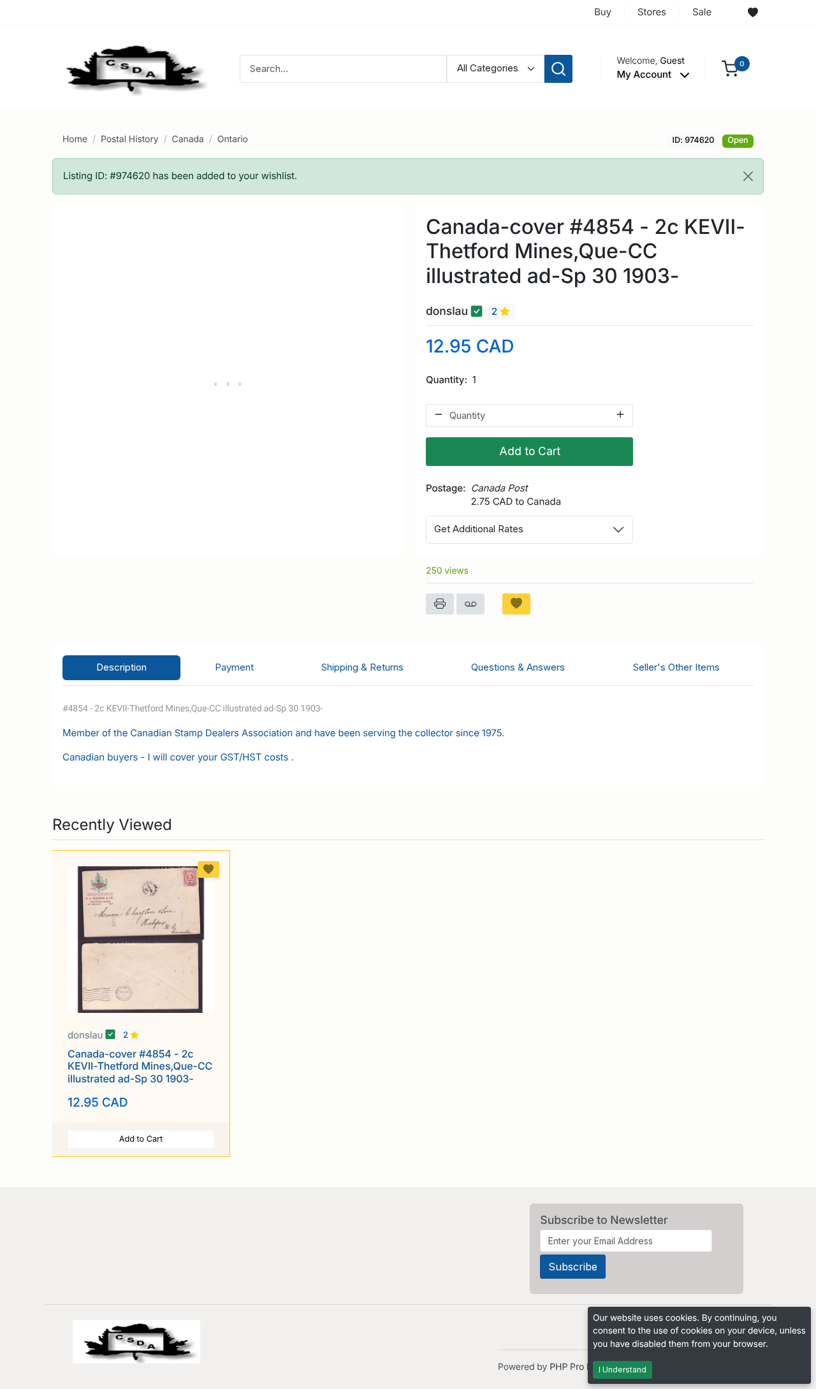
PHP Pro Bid (575, 1367)
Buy (602, 12)
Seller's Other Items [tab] (676, 667)
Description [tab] (121, 667)
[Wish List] (753, 12)
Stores (652, 12)
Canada (188, 139)
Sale (701, 12)
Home (74, 139)
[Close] (748, 176)
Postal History (130, 139)
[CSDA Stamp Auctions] (132, 68)
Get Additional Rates (478, 529)
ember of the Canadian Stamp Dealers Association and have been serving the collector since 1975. (287, 733)
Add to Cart (529, 451)
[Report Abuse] (470, 604)
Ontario (232, 139)
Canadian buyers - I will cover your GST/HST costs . (179, 757)
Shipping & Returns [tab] (362, 667)
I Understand (622, 1369)
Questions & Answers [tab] (518, 667)
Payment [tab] (234, 667)
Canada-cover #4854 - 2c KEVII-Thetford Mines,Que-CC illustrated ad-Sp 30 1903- (140, 1065)
